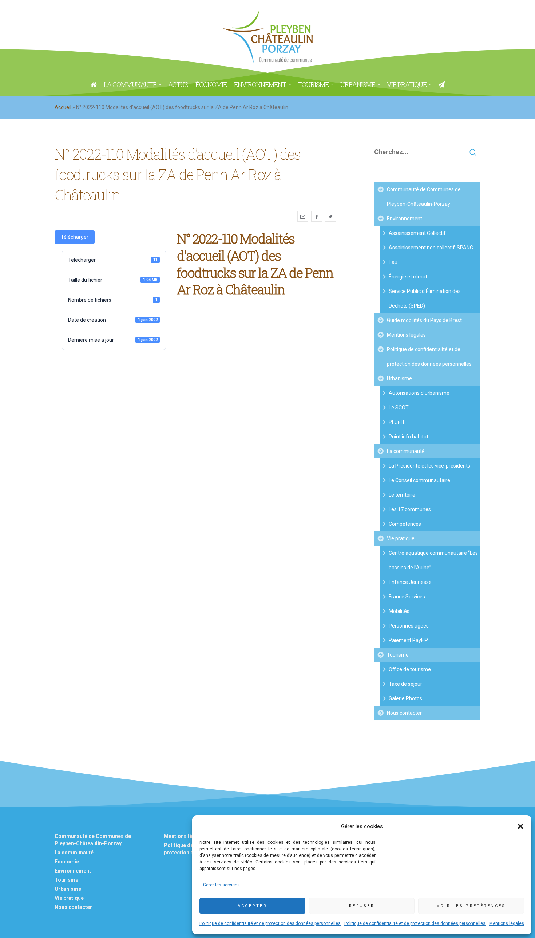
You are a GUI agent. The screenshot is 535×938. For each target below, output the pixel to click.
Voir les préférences (471, 905)
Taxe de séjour (405, 684)
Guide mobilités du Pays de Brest (424, 320)
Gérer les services (221, 884)
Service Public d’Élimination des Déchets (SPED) (425, 298)
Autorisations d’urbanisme (419, 393)
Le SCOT (399, 407)
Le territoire (402, 495)
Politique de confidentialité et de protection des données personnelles (270, 923)
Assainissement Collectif (417, 233)
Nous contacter (404, 713)
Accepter (252, 905)
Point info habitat (408, 437)
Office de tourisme (410, 669)
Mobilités (399, 611)
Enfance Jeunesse (410, 582)
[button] (520, 826)
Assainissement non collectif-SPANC (431, 247)
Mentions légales (506, 923)
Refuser (361, 905)
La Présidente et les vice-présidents (429, 466)
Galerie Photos (405, 698)
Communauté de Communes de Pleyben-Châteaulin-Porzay (424, 197)
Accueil (63, 107)
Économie (67, 862)
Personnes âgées (409, 626)
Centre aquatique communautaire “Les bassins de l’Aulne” (433, 560)
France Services (407, 597)
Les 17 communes (410, 509)
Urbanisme (399, 378)
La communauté (406, 451)
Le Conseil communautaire (419, 480)
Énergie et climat (408, 277)
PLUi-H (396, 422)
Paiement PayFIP (408, 640)
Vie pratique (401, 538)
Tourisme (398, 655)
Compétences (405, 524)
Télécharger (74, 237)
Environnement (404, 218)
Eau (393, 262)
